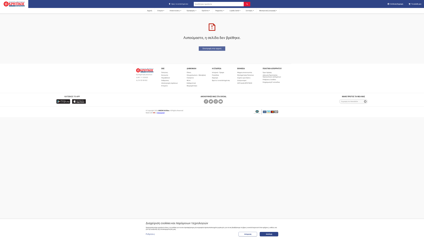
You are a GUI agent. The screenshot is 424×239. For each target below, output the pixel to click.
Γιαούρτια (190, 78)
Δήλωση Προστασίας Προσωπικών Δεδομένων (272, 76)
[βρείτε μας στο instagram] (216, 101)
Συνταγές (249, 11)
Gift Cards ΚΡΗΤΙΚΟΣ (244, 83)
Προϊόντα (205, 11)
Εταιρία (160, 11)
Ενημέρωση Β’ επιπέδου (271, 82)
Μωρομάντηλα (192, 86)
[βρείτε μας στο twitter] (211, 101)
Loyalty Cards (234, 11)
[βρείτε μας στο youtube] (220, 101)
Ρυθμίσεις (150, 234)
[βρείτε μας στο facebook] (206, 101)
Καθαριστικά (191, 83)
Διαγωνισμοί (241, 80)
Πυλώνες (164, 72)
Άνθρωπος (165, 80)
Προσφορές (191, 11)
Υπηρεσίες (219, 11)
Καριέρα (215, 78)
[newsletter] (365, 101)
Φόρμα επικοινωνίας (244, 72)
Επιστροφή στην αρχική (212, 48)
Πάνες (189, 72)
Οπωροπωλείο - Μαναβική (196, 75)
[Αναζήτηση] (247, 4)
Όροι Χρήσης (267, 72)
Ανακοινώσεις (175, 11)
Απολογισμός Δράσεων (169, 83)
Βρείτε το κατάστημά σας (221, 80)
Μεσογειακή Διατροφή (267, 11)
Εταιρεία (164, 86)
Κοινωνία (164, 75)
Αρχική (149, 11)
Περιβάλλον (165, 78)
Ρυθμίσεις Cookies (269, 79)
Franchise (215, 75)
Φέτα (188, 80)
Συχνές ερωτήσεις (243, 78)
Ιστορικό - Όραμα (218, 72)
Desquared (161, 113)
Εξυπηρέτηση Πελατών (245, 75)
